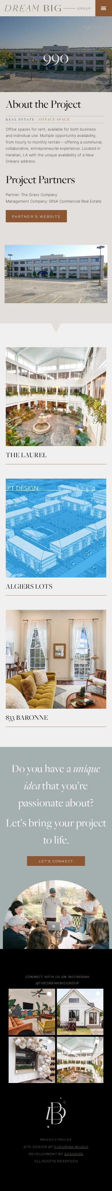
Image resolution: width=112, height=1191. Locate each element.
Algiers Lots (29, 586)
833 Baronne (27, 717)
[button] (104, 8)
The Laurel (26, 454)
